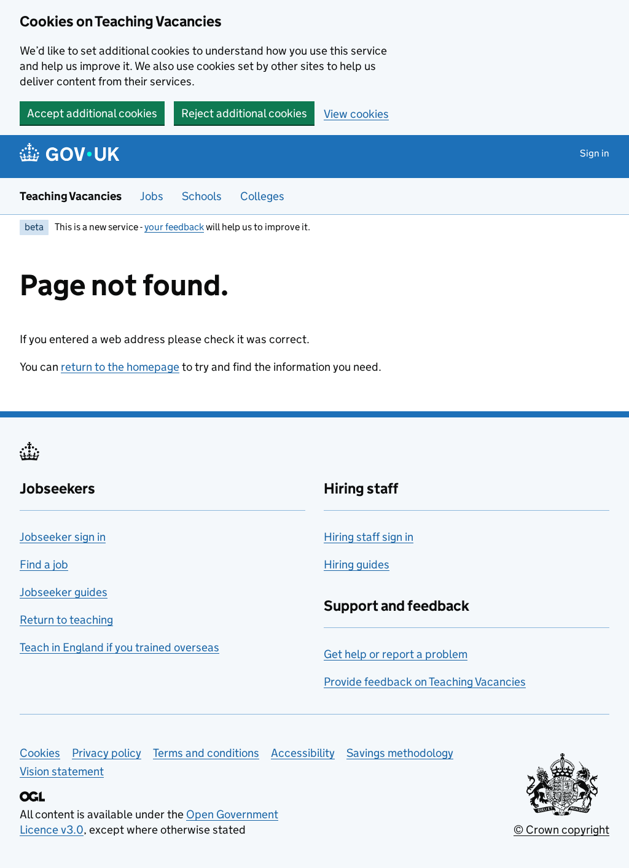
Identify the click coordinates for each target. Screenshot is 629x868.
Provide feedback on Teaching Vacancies (425, 682)
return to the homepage (120, 367)
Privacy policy (106, 753)
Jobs (151, 196)
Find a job (44, 564)
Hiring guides (356, 564)
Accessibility (303, 753)
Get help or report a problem (395, 654)
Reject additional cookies (244, 113)
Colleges (262, 196)
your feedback (174, 227)
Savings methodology (399, 753)
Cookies (40, 753)
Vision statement (62, 771)
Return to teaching (66, 620)
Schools (202, 196)
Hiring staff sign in (368, 537)
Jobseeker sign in (63, 537)
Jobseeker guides (63, 592)
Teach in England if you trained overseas (119, 647)
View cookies (356, 114)
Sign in (594, 153)
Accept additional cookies (92, 113)
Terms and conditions (206, 753)
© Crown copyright (561, 830)
